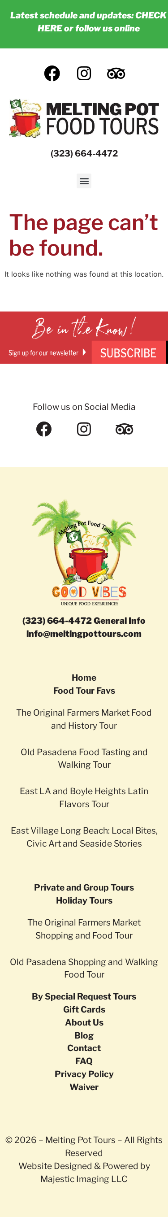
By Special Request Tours (84, 996)
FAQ (84, 1061)
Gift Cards (84, 1009)
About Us (84, 1022)
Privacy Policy (84, 1074)
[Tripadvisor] (124, 429)
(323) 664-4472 (84, 153)
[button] (84, 181)
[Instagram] (84, 429)
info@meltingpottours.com (84, 633)
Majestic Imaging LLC (84, 1179)
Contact (84, 1048)
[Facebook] (44, 429)
